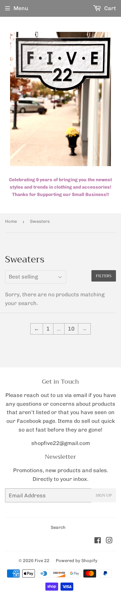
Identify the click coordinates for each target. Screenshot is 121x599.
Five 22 (42, 560)
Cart (109, 8)
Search (58, 527)
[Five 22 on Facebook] (97, 541)
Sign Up (104, 495)
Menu (20, 8)
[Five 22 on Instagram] (109, 541)
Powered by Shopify (76, 560)
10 (71, 329)
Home (11, 221)
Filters (104, 275)
